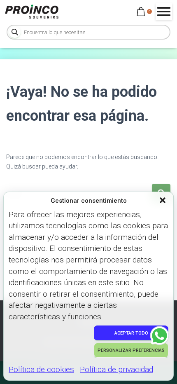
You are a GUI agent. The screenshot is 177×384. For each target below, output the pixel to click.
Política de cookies (41, 369)
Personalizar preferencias (131, 350)
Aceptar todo (131, 333)
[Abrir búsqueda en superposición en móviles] (88, 32)
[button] (163, 201)
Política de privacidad (116, 369)
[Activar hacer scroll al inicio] (160, 367)
